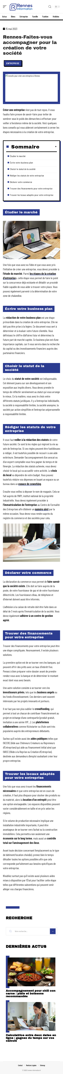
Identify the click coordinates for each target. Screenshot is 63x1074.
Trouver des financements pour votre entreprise (31, 188)
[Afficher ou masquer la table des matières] (48, 146)
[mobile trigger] (5, 6)
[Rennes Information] (21, 6)
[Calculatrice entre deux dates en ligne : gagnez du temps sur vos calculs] (31, 1016)
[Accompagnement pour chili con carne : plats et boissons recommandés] (31, 971)
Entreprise (12, 63)
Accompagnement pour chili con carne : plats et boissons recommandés (31, 993)
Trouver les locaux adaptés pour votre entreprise (31, 194)
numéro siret (41, 509)
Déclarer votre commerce (21, 182)
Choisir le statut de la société (23, 169)
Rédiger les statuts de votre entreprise (27, 175)
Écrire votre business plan (21, 162)
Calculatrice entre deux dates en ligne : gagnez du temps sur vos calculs (31, 1038)
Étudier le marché (18, 156)
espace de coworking (29, 484)
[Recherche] (50, 6)
